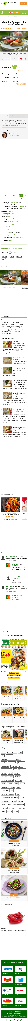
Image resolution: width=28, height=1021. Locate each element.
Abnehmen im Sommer (8, 794)
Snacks (9, 804)
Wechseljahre (22, 769)
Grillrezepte (5, 790)
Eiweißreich (7, 718)
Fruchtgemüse (5, 801)
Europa (3, 783)
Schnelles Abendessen (14, 843)
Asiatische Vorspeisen (7, 780)
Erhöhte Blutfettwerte (16, 766)
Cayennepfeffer (11, 235)
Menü (2, 13)
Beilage (16, 811)
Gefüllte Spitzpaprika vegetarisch (10, 514)
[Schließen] (1, 3)
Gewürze (13, 801)
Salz (8, 229)
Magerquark (10, 221)
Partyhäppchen (13, 808)
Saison (16, 783)
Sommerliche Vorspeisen (8, 787)
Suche (22, 13)
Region (10, 773)
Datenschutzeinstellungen (14, 1013)
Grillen (18, 787)
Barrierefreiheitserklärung (9, 1017)
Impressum (9, 1011)
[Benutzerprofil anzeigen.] (8, 567)
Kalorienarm (9, 756)
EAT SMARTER (15, 564)
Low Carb (4, 763)
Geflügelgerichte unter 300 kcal (10, 797)
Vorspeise (9, 811)
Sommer (22, 783)
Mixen (20, 752)
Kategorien (23, 1017)
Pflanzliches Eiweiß (19, 718)
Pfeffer (9, 232)
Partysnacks (22, 808)
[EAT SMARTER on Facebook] (6, 1020)
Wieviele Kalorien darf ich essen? (21, 84)
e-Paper (25, 671)
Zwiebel (13, 224)
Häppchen (4, 808)
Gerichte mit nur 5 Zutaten (14, 898)
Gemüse (22, 797)
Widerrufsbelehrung (14, 1015)
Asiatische (17, 776)
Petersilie (13, 214)
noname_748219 (10, 556)
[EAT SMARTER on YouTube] (21, 1020)
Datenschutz (17, 1011)
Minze (8, 216)
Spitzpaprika (13, 202)
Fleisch (18, 794)
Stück (21, 198)
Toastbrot (10, 211)
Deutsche (10, 783)
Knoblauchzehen (12, 227)
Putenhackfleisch (12, 219)
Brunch (4, 804)
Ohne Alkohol (12, 763)
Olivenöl (9, 240)
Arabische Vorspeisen (7, 776)
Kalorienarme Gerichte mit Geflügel (11, 759)
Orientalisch (18, 780)
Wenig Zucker (5, 766)
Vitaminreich (21, 763)
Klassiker (4, 773)
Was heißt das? (21, 70)
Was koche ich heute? (14, 870)
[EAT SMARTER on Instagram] (14, 1020)
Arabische (17, 773)
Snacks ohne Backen (18, 804)
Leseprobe (3, 671)
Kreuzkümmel (18, 237)
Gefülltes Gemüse (12, 752)
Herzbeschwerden (6, 769)
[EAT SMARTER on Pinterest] (10, 1020)
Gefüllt (3, 752)
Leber (14, 769)
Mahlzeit (20, 801)
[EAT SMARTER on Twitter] (17, 1020)
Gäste (11, 790)
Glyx (3, 756)
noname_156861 (10, 586)
